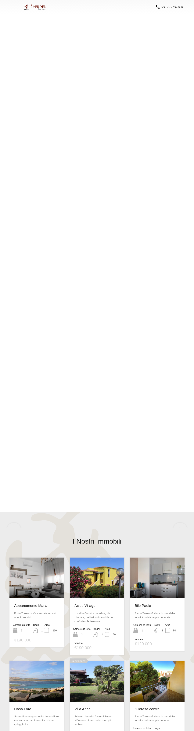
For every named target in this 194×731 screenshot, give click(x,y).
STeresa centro (147, 709)
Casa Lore (22, 709)
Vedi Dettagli (36, 590)
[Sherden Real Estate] (25, 8)
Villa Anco (82, 709)
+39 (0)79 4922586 (172, 6)
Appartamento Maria (30, 606)
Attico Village (84, 606)
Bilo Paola (143, 606)
